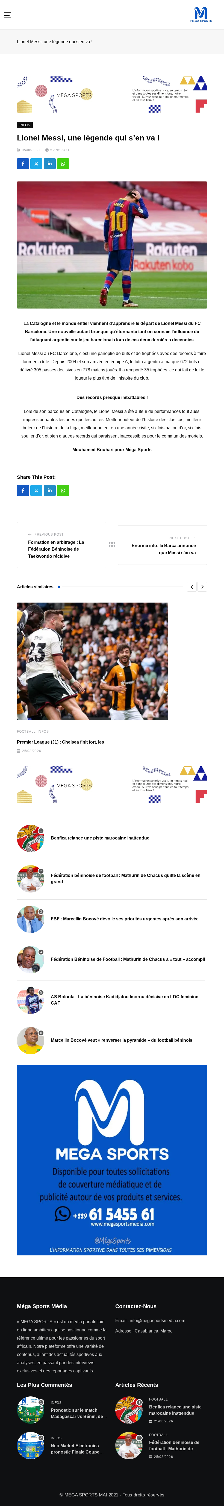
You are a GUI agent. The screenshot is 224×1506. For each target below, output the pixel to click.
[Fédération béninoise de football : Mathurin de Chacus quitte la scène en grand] (30, 879)
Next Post (179, 538)
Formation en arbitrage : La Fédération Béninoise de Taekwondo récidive (56, 549)
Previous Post (49, 534)
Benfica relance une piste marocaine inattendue (100, 838)
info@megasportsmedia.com (157, 1320)
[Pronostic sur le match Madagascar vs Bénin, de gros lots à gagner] (30, 1410)
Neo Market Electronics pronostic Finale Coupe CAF (75, 1451)
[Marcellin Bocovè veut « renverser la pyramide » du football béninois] (30, 1040)
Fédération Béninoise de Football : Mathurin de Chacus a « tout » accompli (128, 959)
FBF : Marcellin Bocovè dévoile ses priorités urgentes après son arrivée (125, 919)
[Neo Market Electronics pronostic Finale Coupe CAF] (30, 1445)
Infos (43, 731)
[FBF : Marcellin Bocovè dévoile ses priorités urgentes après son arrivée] (30, 919)
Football (26, 731)
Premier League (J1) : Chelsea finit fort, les (60, 742)
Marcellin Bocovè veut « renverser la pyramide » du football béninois (121, 1040)
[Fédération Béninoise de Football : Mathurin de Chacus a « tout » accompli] (30, 959)
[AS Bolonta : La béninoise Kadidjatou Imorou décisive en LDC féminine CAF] (30, 1000)
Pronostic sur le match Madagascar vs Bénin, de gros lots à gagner (77, 1416)
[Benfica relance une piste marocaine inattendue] (30, 838)
